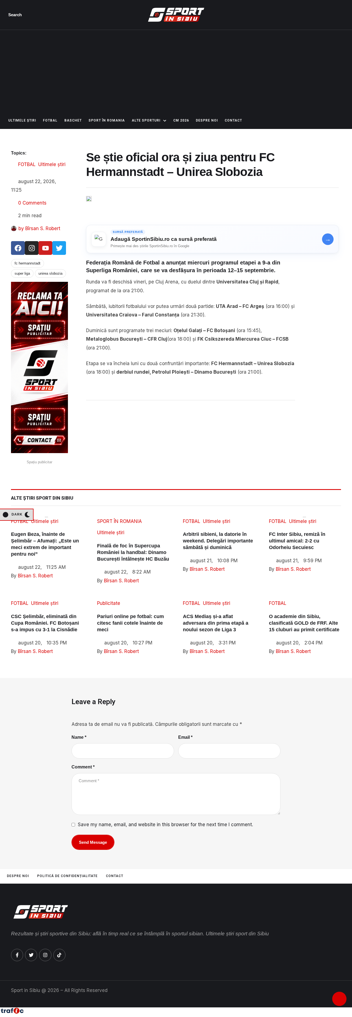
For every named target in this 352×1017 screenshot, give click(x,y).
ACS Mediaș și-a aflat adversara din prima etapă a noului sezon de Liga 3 (215, 623)
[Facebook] (18, 248)
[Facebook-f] (17, 955)
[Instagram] (31, 248)
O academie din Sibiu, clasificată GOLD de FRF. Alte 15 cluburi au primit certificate (304, 623)
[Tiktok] (59, 955)
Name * (79, 737)
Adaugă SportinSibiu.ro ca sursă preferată (164, 239)
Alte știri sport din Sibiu (42, 498)
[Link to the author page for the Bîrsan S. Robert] (13, 228)
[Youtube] (45, 248)
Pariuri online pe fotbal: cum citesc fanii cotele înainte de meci (130, 623)
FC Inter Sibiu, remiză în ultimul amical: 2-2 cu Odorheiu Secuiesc (297, 540)
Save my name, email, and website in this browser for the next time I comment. (165, 824)
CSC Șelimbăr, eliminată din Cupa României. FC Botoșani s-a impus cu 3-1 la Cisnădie (45, 623)
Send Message (93, 842)
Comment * (83, 767)
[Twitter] (59, 248)
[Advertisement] (176, 71)
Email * (185, 737)
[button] (16, 15)
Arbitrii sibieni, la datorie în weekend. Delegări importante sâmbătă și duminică (218, 540)
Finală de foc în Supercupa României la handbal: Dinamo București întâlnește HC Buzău (133, 552)
